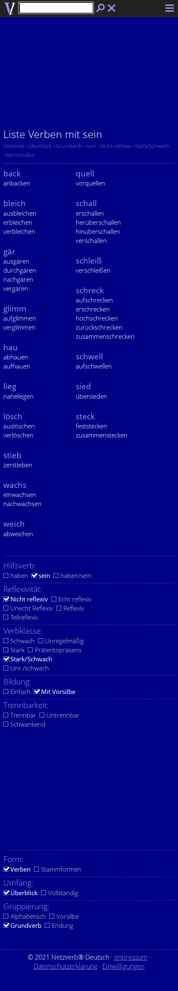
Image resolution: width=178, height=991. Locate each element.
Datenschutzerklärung (65, 966)
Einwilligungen (123, 966)
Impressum (130, 957)
